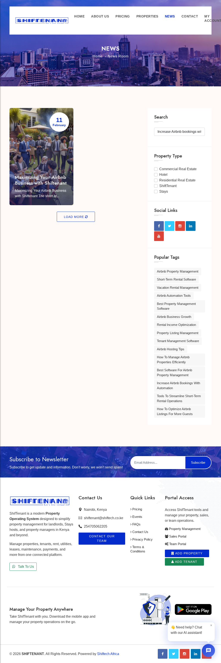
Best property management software (176, 306)
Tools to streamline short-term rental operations (179, 398)
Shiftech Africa (108, 654)
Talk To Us (25, 566)
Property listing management (177, 333)
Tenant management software (178, 341)
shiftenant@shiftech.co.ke (103, 518)
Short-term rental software (176, 279)
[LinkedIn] (195, 654)
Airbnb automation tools (174, 295)
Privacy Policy (142, 539)
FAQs (135, 524)
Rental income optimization (176, 325)
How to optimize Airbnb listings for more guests (175, 411)
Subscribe (198, 462)
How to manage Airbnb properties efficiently (173, 359)
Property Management (184, 529)
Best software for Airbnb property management (174, 372)
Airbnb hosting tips (170, 349)
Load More (74, 217)
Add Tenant (185, 561)
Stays (163, 191)
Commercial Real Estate (178, 169)
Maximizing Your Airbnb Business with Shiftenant (41, 180)
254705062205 (95, 526)
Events (136, 517)
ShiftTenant (168, 186)
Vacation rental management (177, 287)
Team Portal (177, 544)
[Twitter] (173, 654)
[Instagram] (184, 654)
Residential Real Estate (177, 180)
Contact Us (139, 532)
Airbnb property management (177, 271)
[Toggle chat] (208, 650)
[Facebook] (162, 654)
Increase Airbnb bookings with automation (178, 385)
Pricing (136, 509)
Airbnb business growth (174, 317)
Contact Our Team (102, 538)
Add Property (188, 553)
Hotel (163, 174)
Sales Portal (177, 536)
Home (98, 56)
